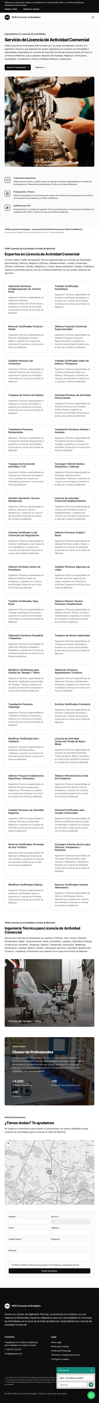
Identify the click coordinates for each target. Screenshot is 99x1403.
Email (12, 1228)
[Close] (91, 1370)
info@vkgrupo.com (13, 1353)
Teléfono (55, 1228)
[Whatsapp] (91, 1395)
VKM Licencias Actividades (25, 17)
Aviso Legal (56, 1342)
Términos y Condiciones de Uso (65, 1265)
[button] (49, 1172)
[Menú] (92, 17)
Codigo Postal (15, 1239)
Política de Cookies (60, 1346)
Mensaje (13, 1250)
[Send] (91, 1384)
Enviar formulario (49, 1271)
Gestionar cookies (31, 9)
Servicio (55, 1216)
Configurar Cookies (60, 1359)
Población (56, 1239)
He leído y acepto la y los (46, 1265)
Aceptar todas (11, 9)
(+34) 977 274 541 (13, 1349)
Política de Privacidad (38, 1265)
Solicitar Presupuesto (16, 67)
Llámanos (39, 67)
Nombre (13, 1216)
